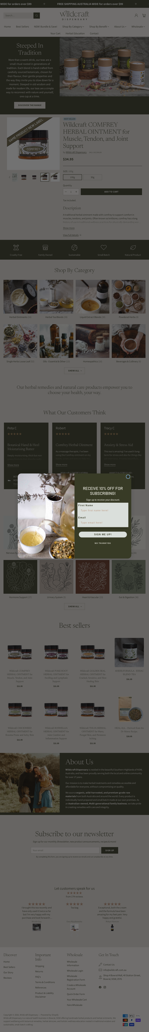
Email (82, 517)
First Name (85, 505)
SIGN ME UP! (103, 534)
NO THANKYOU (103, 543)
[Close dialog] (128, 476)
